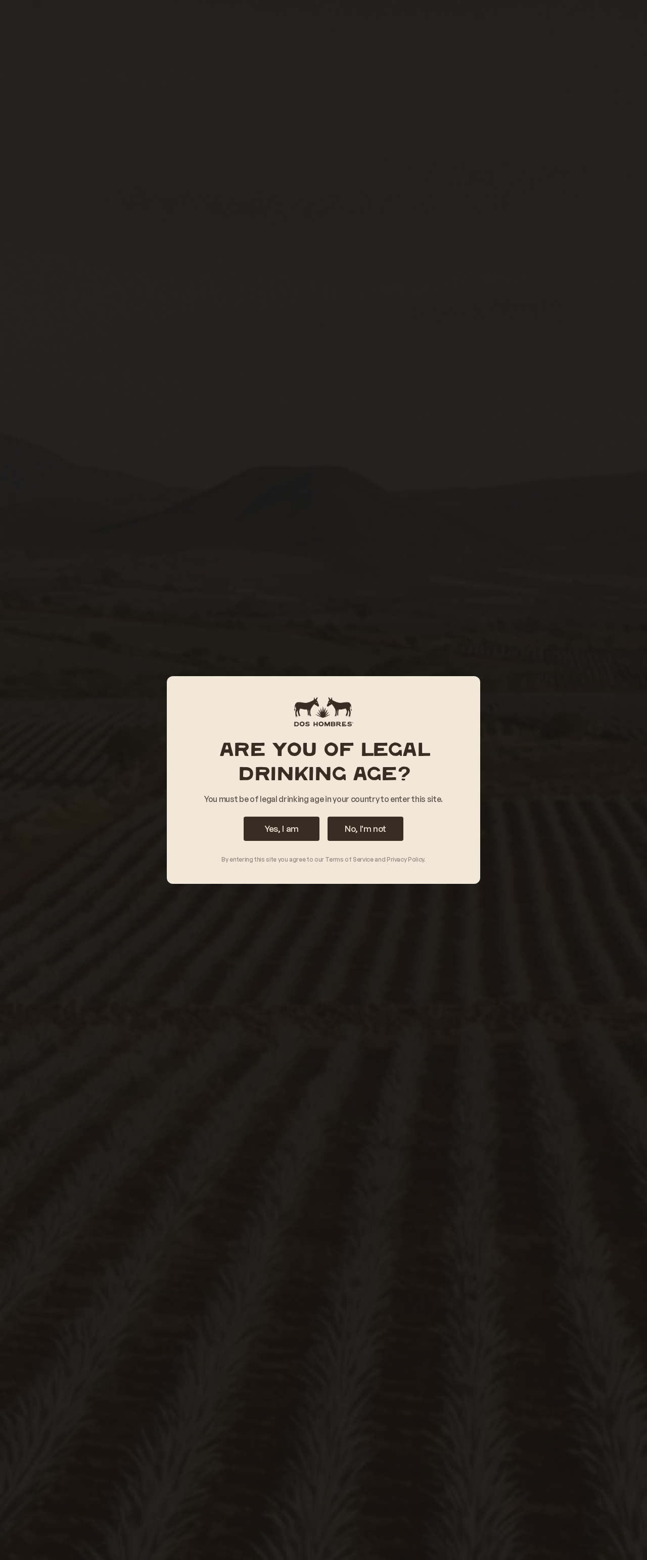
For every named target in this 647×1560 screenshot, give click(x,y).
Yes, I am (281, 828)
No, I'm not (365, 828)
